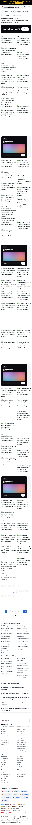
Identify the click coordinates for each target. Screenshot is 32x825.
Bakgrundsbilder (7, 806)
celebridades (6, 794)
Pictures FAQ (4, 776)
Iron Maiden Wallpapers (23, 678)
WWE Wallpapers (21, 740)
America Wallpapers (6, 644)
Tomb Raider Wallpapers (23, 638)
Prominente (16, 791)
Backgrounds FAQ (5, 774)
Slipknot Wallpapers (6, 674)
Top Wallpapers (5, 740)
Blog (18, 772)
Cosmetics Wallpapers (23, 631)
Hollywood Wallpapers (23, 633)
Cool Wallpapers (21, 738)
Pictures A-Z (20, 760)
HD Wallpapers (20, 731)
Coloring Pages (5, 766)
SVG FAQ (3, 778)
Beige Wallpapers (21, 636)
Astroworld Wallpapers (23, 663)
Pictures (3, 760)
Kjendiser (5, 800)
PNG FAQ (3, 780)
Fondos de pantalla (14, 808)
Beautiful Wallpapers (22, 626)
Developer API (20, 776)
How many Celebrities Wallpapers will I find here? (16, 693)
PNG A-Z (19, 764)
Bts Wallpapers (5, 658)
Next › (25, 611)
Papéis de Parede (18, 806)
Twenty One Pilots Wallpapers (22, 671)
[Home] (1, 15)
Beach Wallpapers (21, 744)
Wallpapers (6, 15)
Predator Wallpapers (22, 641)
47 (21, 611)
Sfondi (4, 808)
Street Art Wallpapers (7, 631)
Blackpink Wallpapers (7, 671)
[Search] (24, 7)
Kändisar (25, 791)
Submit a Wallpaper (21, 774)
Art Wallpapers (20, 736)
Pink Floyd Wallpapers (23, 665)
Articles (3, 744)
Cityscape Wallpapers (7, 628)
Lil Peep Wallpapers (6, 661)
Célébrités (17, 797)
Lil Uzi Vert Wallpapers (7, 669)
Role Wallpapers (5, 638)
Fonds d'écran (16, 810)
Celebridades (25, 794)
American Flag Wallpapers (5, 647)
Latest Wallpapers (5, 738)
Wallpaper (22, 804)
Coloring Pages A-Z (22, 766)
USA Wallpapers (5, 641)
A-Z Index (3, 731)
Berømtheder (6, 791)
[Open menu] (29, 7)
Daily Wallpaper (5, 742)
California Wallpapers (22, 646)
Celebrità (16, 794)
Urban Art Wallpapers (7, 633)
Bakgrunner (14, 812)
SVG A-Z (19, 762)
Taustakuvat (23, 812)
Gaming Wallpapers (21, 742)
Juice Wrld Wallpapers (7, 666)
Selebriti (26, 797)
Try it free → (19, 3)
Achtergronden (6, 810)
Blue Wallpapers (21, 748)
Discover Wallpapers (6, 736)
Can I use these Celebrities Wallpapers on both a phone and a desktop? (15, 698)
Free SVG (3, 762)
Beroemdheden (7, 797)
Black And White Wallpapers (5, 652)
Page (11, 615)
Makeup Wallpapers (22, 628)
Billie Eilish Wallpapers (7, 663)
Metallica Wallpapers (22, 675)
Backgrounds (4, 758)
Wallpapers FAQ (5, 772)
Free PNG (3, 764)
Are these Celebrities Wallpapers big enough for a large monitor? (15, 709)
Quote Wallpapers (21, 746)
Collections (4, 733)
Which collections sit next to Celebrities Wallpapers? (13, 703)
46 (18, 611)
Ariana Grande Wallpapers (21, 659)
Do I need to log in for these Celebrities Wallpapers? (12, 688)
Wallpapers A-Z (20, 756)
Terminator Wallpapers (23, 644)
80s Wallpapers (21, 649)
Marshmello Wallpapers (23, 668)
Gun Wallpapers (5, 636)
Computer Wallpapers (22, 750)
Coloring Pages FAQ (6, 782)
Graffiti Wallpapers (6, 626)
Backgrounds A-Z (21, 758)
